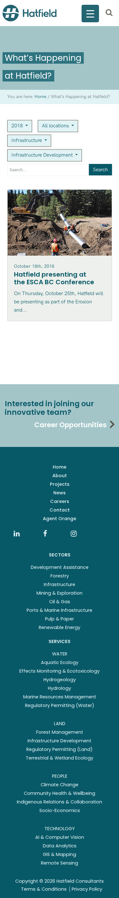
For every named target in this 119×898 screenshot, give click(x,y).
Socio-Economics (59, 810)
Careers (59, 501)
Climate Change (59, 784)
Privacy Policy (87, 889)
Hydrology (59, 688)
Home (59, 467)
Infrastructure (27, 141)
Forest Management (59, 732)
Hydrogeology (59, 679)
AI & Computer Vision (59, 837)
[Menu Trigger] (90, 13)
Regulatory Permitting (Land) (59, 749)
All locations (56, 126)
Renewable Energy (59, 627)
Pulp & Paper (59, 619)
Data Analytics (59, 846)
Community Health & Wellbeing (59, 793)
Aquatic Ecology (59, 662)
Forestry (59, 576)
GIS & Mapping (59, 854)
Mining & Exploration (59, 593)
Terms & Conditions (44, 889)
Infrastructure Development (42, 155)
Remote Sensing (59, 863)
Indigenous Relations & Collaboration (59, 802)
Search (100, 170)
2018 (17, 126)
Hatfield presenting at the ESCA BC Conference (54, 278)
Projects (59, 484)
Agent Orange (59, 518)
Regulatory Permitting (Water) (59, 705)
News (59, 493)
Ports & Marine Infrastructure (59, 610)
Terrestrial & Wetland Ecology (59, 758)
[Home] (29, 13)
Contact (60, 510)
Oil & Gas (59, 601)
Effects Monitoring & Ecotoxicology (59, 671)
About (59, 475)
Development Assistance (60, 567)
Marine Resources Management (59, 697)
